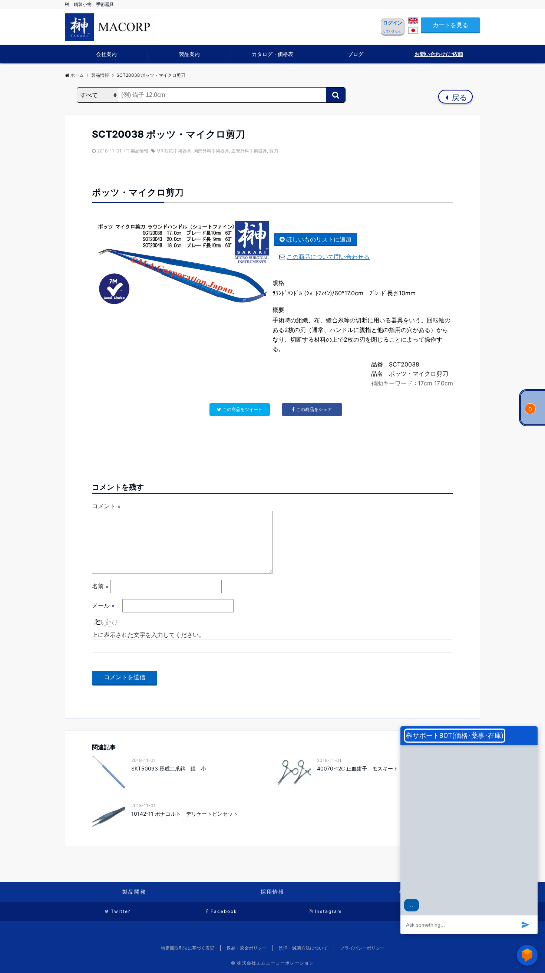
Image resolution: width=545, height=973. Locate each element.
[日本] (413, 31)
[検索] (336, 95)
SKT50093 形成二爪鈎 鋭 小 (168, 768)
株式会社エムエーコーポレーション (275, 963)
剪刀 (273, 151)
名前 (100, 586)
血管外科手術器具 (249, 151)
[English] (413, 22)
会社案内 (106, 54)
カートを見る (450, 25)
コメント (106, 506)
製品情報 (139, 151)
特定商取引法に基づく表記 (187, 948)
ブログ (355, 54)
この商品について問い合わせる (328, 256)
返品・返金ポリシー (247, 948)
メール (103, 605)
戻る (458, 97)
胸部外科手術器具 (211, 151)
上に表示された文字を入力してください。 (148, 634)
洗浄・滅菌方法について (303, 948)
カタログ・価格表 (272, 54)
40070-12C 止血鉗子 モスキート (357, 768)
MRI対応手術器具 (173, 151)
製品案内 (189, 54)
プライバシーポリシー (362, 948)
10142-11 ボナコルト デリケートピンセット (184, 814)
